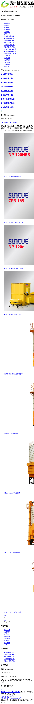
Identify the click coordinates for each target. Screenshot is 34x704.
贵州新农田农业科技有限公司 (10, 692)
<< (5, 615)
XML (6, 644)
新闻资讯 (7, 58)
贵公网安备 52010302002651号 (11, 698)
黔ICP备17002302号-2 (7, 696)
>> (5, 620)
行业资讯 (7, 62)
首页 (2, 122)
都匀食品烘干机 (9, 45)
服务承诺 (7, 30)
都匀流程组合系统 (10, 53)
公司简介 (7, 27)
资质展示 (7, 32)
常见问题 (7, 64)
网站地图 (7, 643)
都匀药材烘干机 (9, 47)
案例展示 (7, 56)
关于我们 (7, 25)
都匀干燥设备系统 (10, 49)
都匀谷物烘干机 (9, 43)
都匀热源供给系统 (10, 51)
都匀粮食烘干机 (9, 40)
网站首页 (7, 23)
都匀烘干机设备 (9, 36)
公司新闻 (7, 60)
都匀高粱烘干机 (9, 38)
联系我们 (7, 66)
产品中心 (7, 34)
